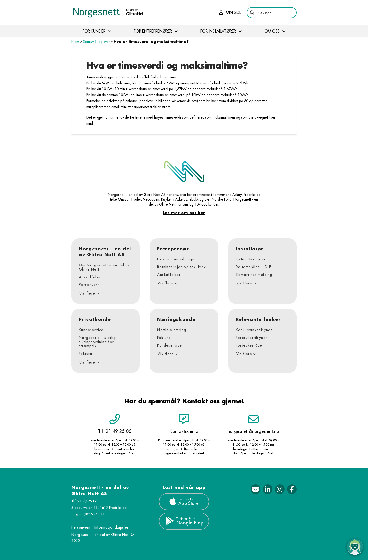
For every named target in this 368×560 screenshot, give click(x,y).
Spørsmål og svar (96, 41)
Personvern (80, 527)
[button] (230, 12)
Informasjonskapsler (111, 527)
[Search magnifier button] (252, 12)
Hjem (75, 41)
